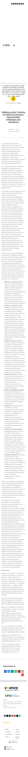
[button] (14, 45)
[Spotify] (23, 4)
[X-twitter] (14, 4)
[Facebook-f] (5, 716)
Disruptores (11, 131)
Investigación (16, 131)
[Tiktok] (17, 4)
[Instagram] (15, 4)
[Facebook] (12, 4)
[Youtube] (19, 4)
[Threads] (21, 4)
